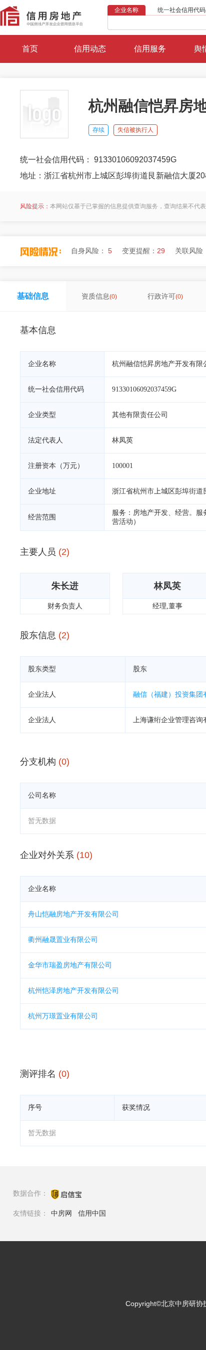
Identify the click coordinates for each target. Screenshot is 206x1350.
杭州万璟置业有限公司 (63, 1016)
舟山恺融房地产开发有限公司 (73, 914)
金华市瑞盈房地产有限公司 (70, 965)
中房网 (61, 1213)
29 (161, 251)
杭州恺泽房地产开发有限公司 (73, 990)
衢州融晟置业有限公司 (63, 939)
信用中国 (92, 1213)
